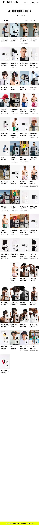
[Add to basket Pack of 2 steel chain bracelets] (36, 270)
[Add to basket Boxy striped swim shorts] (26, 149)
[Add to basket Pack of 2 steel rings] (7, 294)
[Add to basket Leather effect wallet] (36, 197)
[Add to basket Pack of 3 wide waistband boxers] (26, 30)
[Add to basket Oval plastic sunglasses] (17, 409)
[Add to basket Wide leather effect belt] (26, 245)
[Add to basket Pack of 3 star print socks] (7, 433)
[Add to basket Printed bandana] (7, 479)
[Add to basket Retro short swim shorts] (17, 124)
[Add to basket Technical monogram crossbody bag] (17, 30)
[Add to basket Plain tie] (7, 78)
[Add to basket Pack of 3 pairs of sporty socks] (17, 54)
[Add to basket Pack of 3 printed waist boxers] (26, 479)
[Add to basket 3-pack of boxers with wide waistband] (17, 479)
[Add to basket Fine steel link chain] (36, 294)
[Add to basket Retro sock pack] (36, 455)
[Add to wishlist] (7, 34)
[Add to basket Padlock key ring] (36, 149)
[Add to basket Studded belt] (36, 221)
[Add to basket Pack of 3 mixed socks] (17, 363)
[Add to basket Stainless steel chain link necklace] (26, 54)
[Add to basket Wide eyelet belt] (36, 385)
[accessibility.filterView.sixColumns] (34, 20)
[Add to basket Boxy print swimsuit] (17, 455)
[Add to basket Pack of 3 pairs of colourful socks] (26, 433)
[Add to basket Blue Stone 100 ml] (7, 149)
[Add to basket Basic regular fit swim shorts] (26, 173)
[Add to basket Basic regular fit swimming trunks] (7, 221)
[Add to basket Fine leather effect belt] (17, 173)
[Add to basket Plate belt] (26, 124)
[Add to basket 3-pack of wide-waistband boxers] (36, 30)
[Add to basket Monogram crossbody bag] (7, 30)
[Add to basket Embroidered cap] (7, 100)
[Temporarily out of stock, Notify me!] (17, 78)
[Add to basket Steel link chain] (7, 316)
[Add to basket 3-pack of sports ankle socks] (36, 54)
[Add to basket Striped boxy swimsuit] (17, 149)
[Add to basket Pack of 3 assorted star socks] (7, 362)
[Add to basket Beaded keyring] (36, 78)
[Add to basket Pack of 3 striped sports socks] (17, 245)
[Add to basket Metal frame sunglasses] (17, 337)
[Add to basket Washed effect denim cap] (36, 363)
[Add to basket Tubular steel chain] (36, 316)
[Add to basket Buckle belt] (7, 54)
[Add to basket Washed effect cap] (7, 455)
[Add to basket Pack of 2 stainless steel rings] (26, 270)
